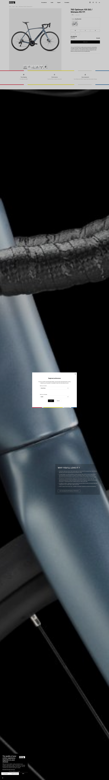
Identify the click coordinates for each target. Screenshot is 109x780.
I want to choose (14, 773)
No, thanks (6, 773)
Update (51, 400)
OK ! (23, 773)
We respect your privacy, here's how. (9, 769)
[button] (2, 777)
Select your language (43, 394)
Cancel (58, 400)
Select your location (43, 385)
